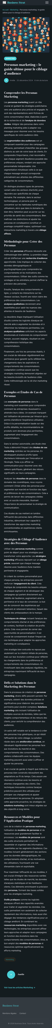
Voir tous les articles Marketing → (19, 987)
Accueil (5, 10)
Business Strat (14, 2)
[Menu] (46, 3)
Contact (22, 1013)
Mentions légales (9, 1013)
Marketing (14, 10)
